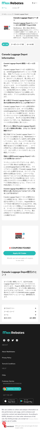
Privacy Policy (6, 358)
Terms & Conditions (8, 364)
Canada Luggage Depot (21, 14)
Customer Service (8, 381)
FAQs (4, 375)
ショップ (10, 14)
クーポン (4, 14)
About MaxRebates (8, 352)
